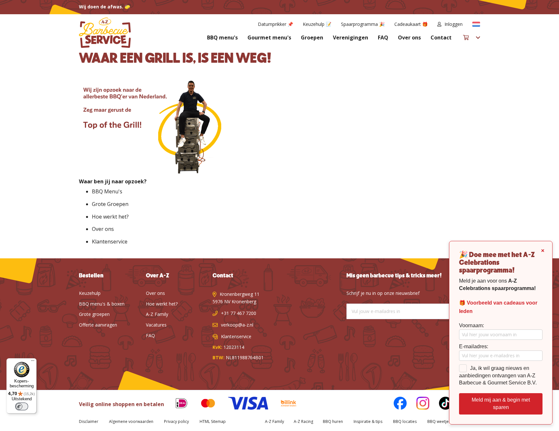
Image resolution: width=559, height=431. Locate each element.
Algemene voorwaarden (131, 421)
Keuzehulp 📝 (317, 24)
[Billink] (284, 404)
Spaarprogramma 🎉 (363, 24)
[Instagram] (418, 404)
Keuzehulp (90, 293)
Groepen (312, 37)
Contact (441, 37)
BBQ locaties (405, 421)
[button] (476, 24)
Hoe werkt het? (110, 216)
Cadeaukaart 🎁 (411, 24)
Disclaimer (88, 421)
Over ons (409, 37)
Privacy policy (176, 421)
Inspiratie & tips (368, 421)
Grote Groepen (110, 204)
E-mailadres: (473, 346)
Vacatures (156, 325)
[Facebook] (395, 404)
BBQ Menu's (107, 191)
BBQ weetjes (439, 421)
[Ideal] (176, 404)
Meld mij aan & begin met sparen (501, 403)
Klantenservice (109, 241)
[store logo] (105, 32)
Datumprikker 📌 (275, 24)
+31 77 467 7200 (238, 313)
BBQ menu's (222, 37)
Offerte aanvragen (98, 325)
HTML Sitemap (213, 421)
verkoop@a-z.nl (237, 325)
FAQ (383, 37)
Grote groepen (94, 314)
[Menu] (33, 362)
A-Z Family (157, 314)
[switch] (21, 406)
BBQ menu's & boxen (102, 304)
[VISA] (243, 404)
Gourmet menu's (269, 37)
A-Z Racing (303, 421)
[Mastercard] (203, 404)
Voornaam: (471, 325)
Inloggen (453, 24)
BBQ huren (333, 421)
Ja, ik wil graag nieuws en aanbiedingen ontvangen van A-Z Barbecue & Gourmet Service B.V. (498, 375)
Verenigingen (350, 37)
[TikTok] (440, 404)
